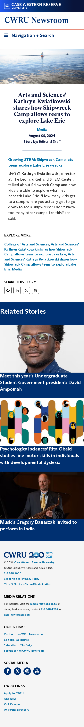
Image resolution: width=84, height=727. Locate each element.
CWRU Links (14, 686)
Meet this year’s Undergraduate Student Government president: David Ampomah (40, 382)
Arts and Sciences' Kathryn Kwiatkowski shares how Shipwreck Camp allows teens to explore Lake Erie (41, 249)
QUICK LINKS (15, 627)
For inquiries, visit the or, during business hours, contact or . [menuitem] (33, 609)
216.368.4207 (49, 609)
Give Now (10, 698)
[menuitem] (42, 634)
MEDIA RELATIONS (19, 597)
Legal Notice (12, 579)
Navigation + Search (28, 36)
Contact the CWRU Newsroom (23, 634)
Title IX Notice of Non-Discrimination (27, 584)
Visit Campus (12, 704)
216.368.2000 (12, 573)
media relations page (43, 604)
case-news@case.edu (17, 614)
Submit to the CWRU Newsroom (24, 650)
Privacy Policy (30, 579)
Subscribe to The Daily (18, 645)
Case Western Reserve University (34, 562)
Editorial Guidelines (16, 639)
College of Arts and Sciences (26, 244)
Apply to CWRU (14, 693)
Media (17, 269)
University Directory (16, 709)
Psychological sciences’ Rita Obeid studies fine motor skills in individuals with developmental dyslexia (39, 455)
